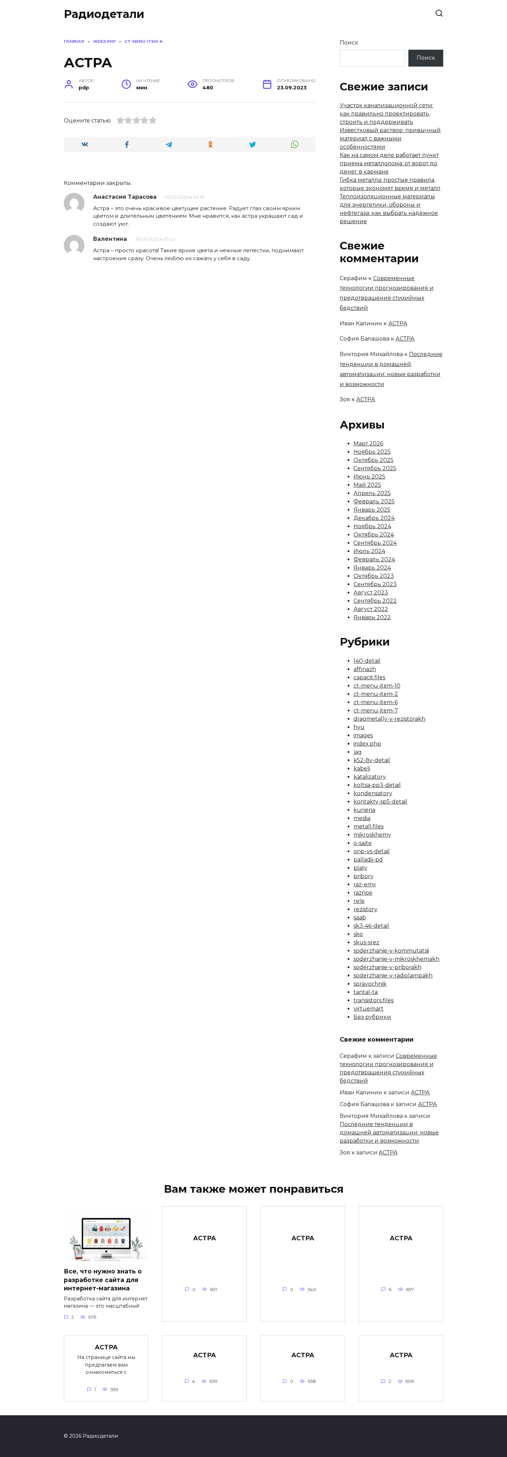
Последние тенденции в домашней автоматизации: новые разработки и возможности (389, 1132)
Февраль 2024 (374, 559)
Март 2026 (368, 443)
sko (358, 934)
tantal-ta (366, 992)
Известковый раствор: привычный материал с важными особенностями (390, 138)
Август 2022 (371, 609)
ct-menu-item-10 (377, 685)
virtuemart (369, 1008)
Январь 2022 (372, 617)
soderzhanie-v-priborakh (387, 967)
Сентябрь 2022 (375, 601)
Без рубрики (372, 1017)
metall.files (369, 826)
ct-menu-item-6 (376, 702)
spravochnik (370, 984)
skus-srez (366, 942)
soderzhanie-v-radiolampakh (393, 975)
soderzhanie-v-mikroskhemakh (396, 959)
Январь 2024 (372, 567)
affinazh (365, 669)
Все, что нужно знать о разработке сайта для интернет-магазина (103, 1280)
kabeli (362, 768)
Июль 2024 (369, 551)
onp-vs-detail (372, 851)
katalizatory (370, 777)
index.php (367, 743)
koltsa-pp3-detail (377, 785)
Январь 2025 (372, 509)
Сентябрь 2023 (375, 584)
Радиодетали (104, 14)
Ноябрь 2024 (372, 526)
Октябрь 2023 (374, 576)
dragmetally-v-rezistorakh (389, 719)
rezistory (365, 909)
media (362, 818)
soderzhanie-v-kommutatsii (391, 950)
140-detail (367, 661)
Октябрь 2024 (374, 534)
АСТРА (397, 323)
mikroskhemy (372, 834)
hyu (359, 727)
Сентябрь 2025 (375, 468)
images (363, 735)
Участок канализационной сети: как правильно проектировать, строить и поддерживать (386, 113)
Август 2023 (371, 592)
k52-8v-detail (372, 760)
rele (359, 901)
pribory (364, 876)
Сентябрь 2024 (375, 543)
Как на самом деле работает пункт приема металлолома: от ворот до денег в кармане (389, 163)
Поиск (349, 42)
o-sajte (363, 843)
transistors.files (374, 1000)
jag (358, 752)
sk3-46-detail (371, 926)
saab (360, 917)
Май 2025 (367, 485)
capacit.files (369, 677)
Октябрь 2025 (374, 460)
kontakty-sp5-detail (380, 801)
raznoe (363, 892)
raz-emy (365, 884)
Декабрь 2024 (374, 518)
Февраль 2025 (374, 501)
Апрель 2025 (372, 493)
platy (360, 868)
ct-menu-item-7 (376, 710)
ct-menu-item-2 (376, 694)
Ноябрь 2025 (372, 452)
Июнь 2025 (369, 476)
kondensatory (373, 793)
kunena (364, 810)
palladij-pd (368, 859)
